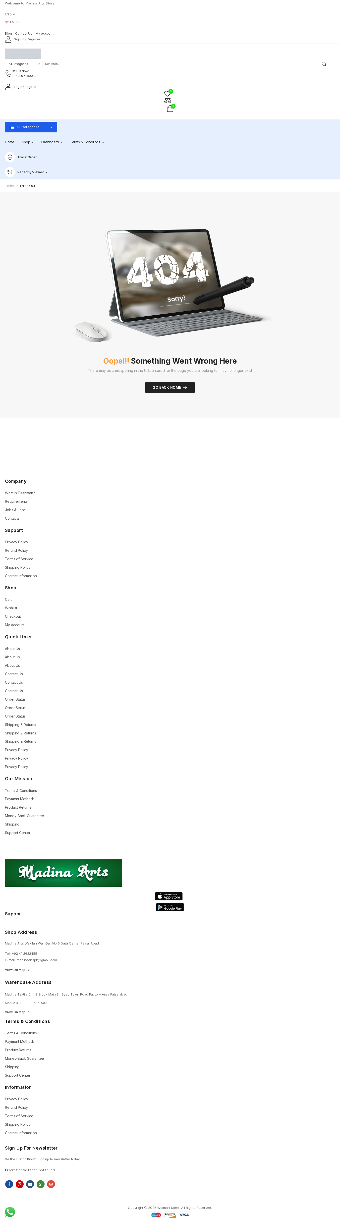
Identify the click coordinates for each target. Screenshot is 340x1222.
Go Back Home (167, 387)
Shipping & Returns (20, 724)
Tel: (8, 953)
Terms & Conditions (85, 142)
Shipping (12, 824)
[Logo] (166, 54)
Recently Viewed (30, 172)
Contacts (12, 518)
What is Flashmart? (20, 493)
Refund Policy (16, 550)
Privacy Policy (16, 542)
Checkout (13, 616)
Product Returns (18, 807)
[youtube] (30, 1184)
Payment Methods (20, 799)
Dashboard (50, 142)
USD (8, 14)
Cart (8, 599)
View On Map (15, 969)
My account (45, 33)
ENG (13, 22)
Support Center (17, 833)
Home (9, 142)
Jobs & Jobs (15, 510)
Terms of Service (19, 559)
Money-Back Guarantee (24, 816)
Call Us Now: (20, 71)
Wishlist (11, 608)
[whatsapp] (41, 1184)
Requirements (16, 501)
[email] (51, 1184)
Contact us (23, 33)
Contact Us (14, 674)
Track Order (27, 157)
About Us (12, 649)
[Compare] (167, 100)
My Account (14, 625)
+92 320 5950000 (24, 76)
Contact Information (21, 576)
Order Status (15, 699)
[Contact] (8, 73)
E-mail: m (12, 960)
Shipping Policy (17, 567)
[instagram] (20, 1184)
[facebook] (9, 1184)
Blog (8, 33)
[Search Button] (325, 64)
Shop (26, 142)
